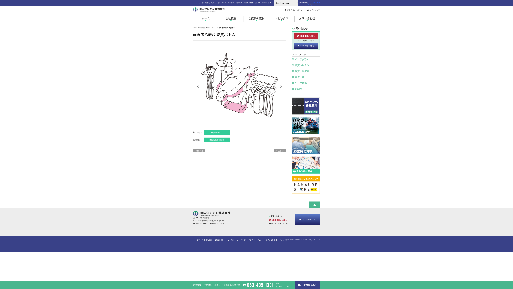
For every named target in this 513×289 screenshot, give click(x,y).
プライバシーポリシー (295, 10)
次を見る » (280, 151)
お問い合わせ (307, 18)
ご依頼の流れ (256, 18)
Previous (198, 86)
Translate (316, 3)
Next (281, 86)
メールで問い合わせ (306, 46)
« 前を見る (198, 151)
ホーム (206, 18)
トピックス (281, 18)
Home (195, 28)
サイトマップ (314, 10)
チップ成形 (301, 83)
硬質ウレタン (212, 28)
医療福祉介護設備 (216, 140)
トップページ (198, 240)
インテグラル (302, 59)
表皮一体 (299, 77)
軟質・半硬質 (302, 71)
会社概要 (231, 18)
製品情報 (202, 28)
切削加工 (299, 89)
